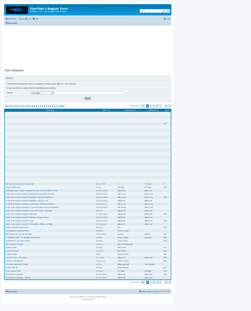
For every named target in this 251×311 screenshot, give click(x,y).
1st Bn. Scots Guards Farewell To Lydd (19, 221)
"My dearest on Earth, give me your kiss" (20, 184)
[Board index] (17, 9)
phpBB (80, 297)
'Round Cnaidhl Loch (13, 187)
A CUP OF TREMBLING (14, 261)
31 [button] (166, 106)
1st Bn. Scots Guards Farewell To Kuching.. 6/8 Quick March (27, 217)
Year (167, 110)
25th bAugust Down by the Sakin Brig (19, 234)
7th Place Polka (11, 247)
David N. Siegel (123, 237)
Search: (10, 92)
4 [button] (157, 106)
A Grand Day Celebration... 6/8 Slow (18, 278)
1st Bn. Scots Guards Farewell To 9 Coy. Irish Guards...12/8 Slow (29, 211)
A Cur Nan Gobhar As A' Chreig (16, 264)
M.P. (119, 227)
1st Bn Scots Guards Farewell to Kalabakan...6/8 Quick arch (27, 201)
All (7, 106)
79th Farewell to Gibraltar (14, 244)
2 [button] (150, 106)
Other (62, 106)
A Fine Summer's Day (13, 271)
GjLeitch (120, 234)
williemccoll (121, 190)
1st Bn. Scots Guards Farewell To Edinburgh (21, 214)
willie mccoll (122, 194)
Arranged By (153, 110)
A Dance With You (12, 267)
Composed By (130, 110)
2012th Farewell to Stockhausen (17, 227)
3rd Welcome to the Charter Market (18, 241)
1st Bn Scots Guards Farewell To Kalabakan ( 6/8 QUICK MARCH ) (29, 197)
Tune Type (106, 110)
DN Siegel (121, 187)
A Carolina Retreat (12, 251)
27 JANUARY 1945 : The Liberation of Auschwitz (23, 237)
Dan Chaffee (122, 251)
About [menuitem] (21, 19)
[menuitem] (28, 19)
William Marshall (123, 264)
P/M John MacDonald (125, 244)
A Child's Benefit (11, 254)
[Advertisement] (87, 46)
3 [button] (153, 106)
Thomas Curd (122, 241)
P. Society (147, 184)
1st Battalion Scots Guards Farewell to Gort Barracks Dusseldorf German (32, 190)
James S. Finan (123, 231)
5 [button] (160, 106)
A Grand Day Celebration (14, 274)
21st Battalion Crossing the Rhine (17, 231)
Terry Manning (149, 264)
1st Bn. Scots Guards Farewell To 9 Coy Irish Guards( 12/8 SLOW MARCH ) (33, 207)
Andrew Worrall (123, 254)
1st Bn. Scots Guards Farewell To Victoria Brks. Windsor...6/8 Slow (29, 224)
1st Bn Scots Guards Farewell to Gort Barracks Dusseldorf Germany (30, 194)
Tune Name (50, 110)
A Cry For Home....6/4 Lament (16, 257)
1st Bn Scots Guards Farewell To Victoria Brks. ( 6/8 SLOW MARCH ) (30, 204)
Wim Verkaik (122, 247)
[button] (143, 106)
